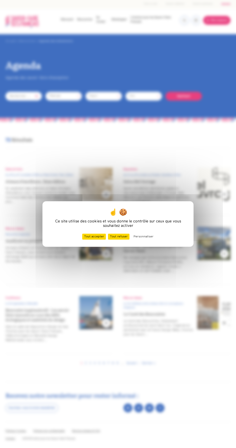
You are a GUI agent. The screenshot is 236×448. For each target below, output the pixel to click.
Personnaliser (143, 236)
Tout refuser (119, 236)
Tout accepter (94, 236)
